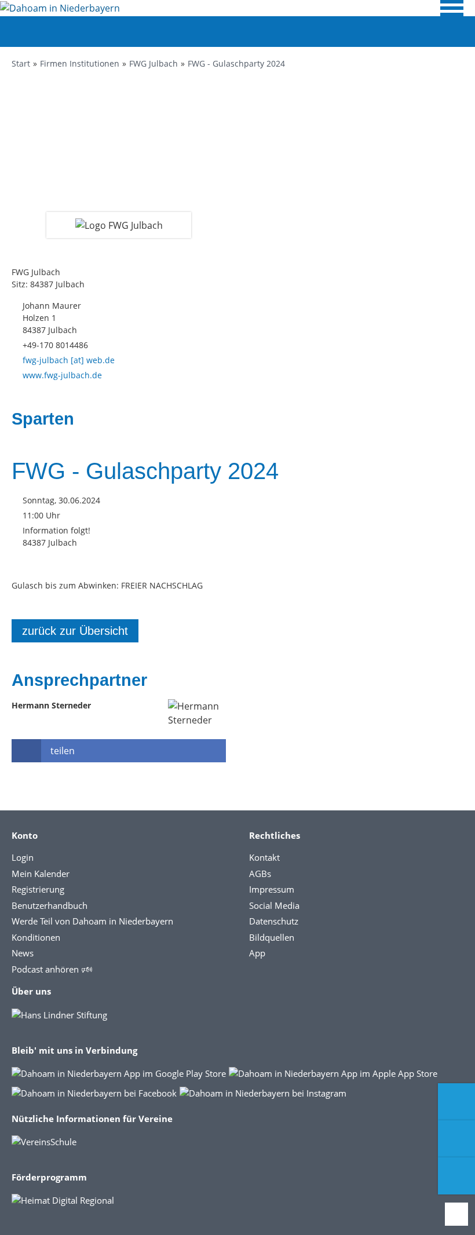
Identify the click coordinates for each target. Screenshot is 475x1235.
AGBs (260, 873)
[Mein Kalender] (456, 1175)
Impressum (271, 889)
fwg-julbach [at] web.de (69, 360)
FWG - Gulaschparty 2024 (236, 63)
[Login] (456, 1138)
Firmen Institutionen (79, 63)
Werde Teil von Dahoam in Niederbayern (92, 921)
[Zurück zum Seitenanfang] (456, 1214)
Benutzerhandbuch (49, 905)
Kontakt (264, 857)
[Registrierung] (456, 1101)
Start (21, 63)
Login (23, 857)
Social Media (274, 905)
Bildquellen (271, 937)
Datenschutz (273, 921)
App (257, 953)
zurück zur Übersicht (75, 630)
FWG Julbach (153, 63)
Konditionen (36, 937)
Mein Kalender (41, 873)
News (23, 953)
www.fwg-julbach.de (62, 375)
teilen (62, 750)
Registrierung (38, 889)
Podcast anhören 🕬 (52, 969)
